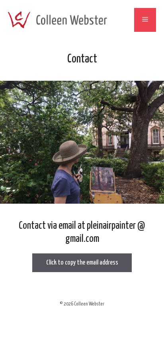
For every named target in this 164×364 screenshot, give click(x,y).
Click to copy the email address (82, 262)
